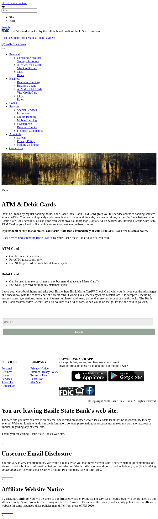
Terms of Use (38, 375)
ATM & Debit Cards (29, 64)
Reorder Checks (27, 127)
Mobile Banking (27, 120)
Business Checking (28, 82)
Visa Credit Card (27, 68)
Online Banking (26, 116)
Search (6, 27)
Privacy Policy (26, 141)
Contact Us (16, 148)
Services (14, 106)
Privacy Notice (39, 368)
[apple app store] (89, 380)
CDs (20, 71)
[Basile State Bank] (14, 44)
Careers (21, 137)
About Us (15, 134)
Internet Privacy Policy (44, 372)
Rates (20, 75)
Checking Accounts (29, 57)
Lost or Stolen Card (13, 37)
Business (14, 78)
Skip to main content (14, 3)
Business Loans (26, 85)
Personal (14, 54)
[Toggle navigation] (3, 48)
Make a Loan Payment (41, 37)
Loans (13, 103)
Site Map (35, 382)
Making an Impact (28, 144)
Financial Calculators (30, 130)
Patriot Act (36, 378)
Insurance (23, 113)
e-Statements (24, 123)
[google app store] (126, 380)
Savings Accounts (28, 61)
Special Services (27, 110)
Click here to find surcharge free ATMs (25, 237)
